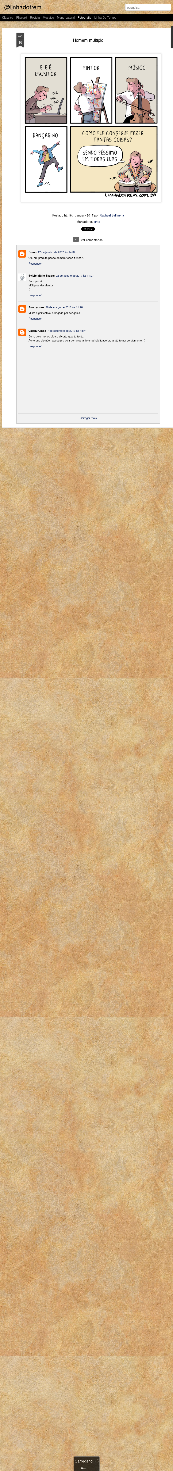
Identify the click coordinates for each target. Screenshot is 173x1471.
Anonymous (36, 307)
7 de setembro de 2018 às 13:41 (67, 331)
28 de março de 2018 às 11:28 (64, 307)
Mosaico (48, 17)
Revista (35, 17)
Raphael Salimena (112, 215)
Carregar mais (88, 418)
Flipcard (21, 17)
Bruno (32, 252)
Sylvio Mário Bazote (41, 275)
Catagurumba (37, 331)
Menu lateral (66, 17)
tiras (97, 221)
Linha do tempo (105, 17)
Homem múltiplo (88, 40)
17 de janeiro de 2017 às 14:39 (56, 252)
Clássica (7, 17)
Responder (35, 263)
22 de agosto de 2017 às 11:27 (75, 275)
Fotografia (84, 17)
